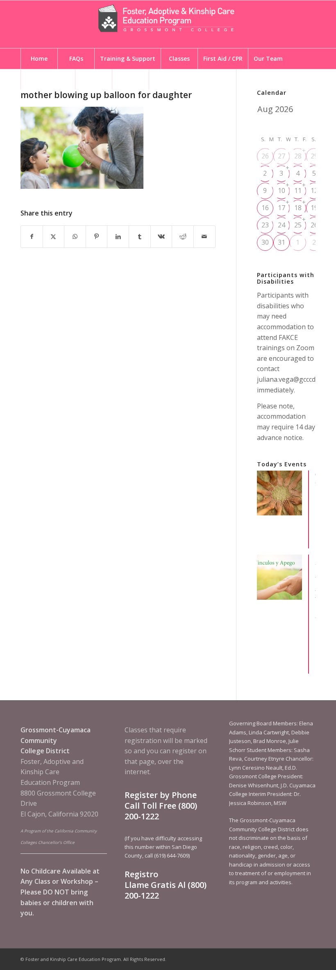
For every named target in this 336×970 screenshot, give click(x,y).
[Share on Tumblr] (139, 237)
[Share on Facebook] (32, 237)
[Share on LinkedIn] (118, 237)
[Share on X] (53, 237)
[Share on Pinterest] (96, 237)
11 (298, 190)
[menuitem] (38, 58)
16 (265, 207)
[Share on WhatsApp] (75, 237)
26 (265, 156)
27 (281, 156)
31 (281, 242)
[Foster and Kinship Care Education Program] (168, 24)
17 (281, 207)
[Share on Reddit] (182, 237)
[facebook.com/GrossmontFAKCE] (167, 79)
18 (298, 207)
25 (298, 224)
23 (265, 224)
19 (314, 207)
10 (281, 190)
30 (265, 242)
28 (298, 156)
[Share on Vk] (161, 237)
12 (314, 190)
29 (314, 156)
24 (281, 224)
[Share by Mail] (204, 237)
